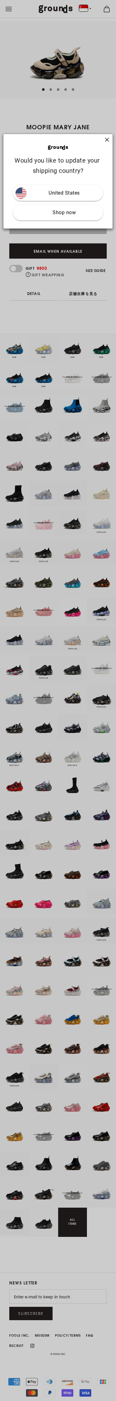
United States (64, 193)
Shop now (64, 213)
